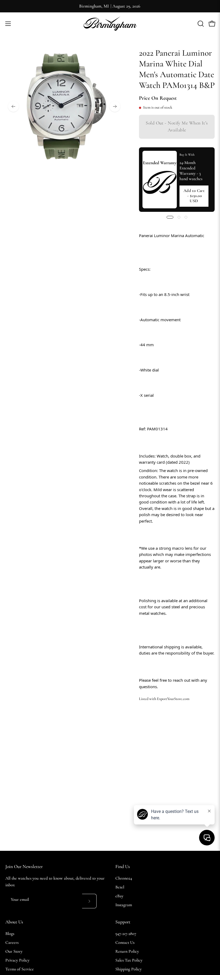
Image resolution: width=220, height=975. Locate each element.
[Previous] (13, 106)
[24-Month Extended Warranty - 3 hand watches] (159, 179)
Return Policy (127, 951)
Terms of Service (19, 969)
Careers (12, 942)
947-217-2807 (125, 933)
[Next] (114, 106)
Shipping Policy (128, 969)
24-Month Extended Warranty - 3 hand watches (190, 170)
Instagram (123, 905)
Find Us (122, 866)
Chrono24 (123, 878)
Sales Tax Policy (128, 960)
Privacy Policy (17, 960)
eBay (119, 896)
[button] (200, 23)
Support (122, 922)
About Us (14, 922)
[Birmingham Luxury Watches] (110, 23)
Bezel (119, 887)
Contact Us (124, 942)
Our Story (14, 951)
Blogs (9, 933)
